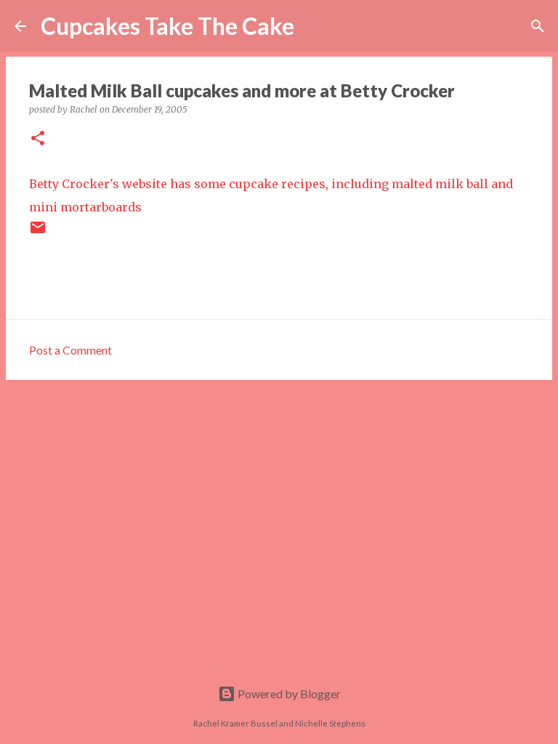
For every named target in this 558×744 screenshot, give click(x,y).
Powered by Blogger (288, 693)
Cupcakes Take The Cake (167, 26)
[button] (37, 139)
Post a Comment (70, 350)
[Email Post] (37, 232)
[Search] (314, 26)
